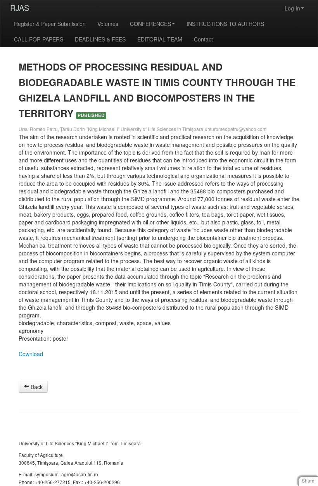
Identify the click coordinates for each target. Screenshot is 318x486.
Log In (292, 8)
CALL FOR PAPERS (38, 39)
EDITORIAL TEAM (159, 39)
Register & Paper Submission (50, 24)
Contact (203, 39)
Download (31, 354)
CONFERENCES (150, 24)
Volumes (107, 24)
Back (36, 387)
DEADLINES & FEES (100, 39)
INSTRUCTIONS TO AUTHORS (225, 24)
